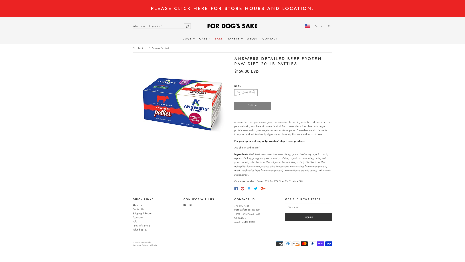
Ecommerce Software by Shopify (145, 245)
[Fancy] (249, 188)
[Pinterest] (242, 188)
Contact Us (138, 209)
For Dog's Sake (145, 242)
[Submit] (187, 26)
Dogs (188, 38)
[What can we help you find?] (162, 26)
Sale (219, 38)
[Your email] (308, 207)
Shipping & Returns (143, 213)
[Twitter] (255, 188)
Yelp (135, 221)
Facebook (138, 217)
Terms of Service (141, 225)
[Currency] (307, 26)
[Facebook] (236, 188)
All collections (139, 48)
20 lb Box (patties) (246, 92)
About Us (137, 205)
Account (319, 26)
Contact (270, 38)
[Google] (263, 188)
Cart (330, 26)
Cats (204, 38)
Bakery (234, 38)
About (252, 38)
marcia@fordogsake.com (247, 209)
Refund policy (140, 229)
